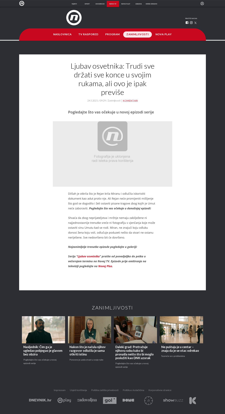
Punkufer (148, 400)
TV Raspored (88, 34)
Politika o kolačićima (133, 390)
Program (112, 34)
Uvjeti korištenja (78, 390)
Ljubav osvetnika (89, 256)
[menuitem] (202, 3)
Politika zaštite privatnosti (104, 390)
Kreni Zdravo (192, 400)
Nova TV (22, 3)
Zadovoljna (87, 400)
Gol (109, 400)
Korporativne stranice (159, 390)
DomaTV (128, 400)
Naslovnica (62, 34)
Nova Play (164, 34)
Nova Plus (64, 400)
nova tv (112, 4)
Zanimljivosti (137, 34)
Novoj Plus (105, 266)
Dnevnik (40, 400)
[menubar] (202, 3)
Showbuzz (173, 400)
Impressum (60, 390)
